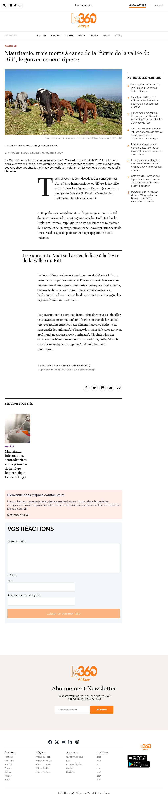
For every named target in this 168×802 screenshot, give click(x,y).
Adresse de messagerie (23, 595)
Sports (118, 36)
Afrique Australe (43, 772)
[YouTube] (64, 742)
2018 (99, 772)
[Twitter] (57, 742)
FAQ (68, 761)
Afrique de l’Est (42, 768)
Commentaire (16, 541)
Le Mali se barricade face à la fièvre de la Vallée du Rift (70, 258)
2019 (99, 768)
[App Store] (137, 757)
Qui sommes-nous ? (75, 757)
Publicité (70, 772)
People (81, 36)
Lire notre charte (17, 514)
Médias (106, 36)
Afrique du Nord (43, 757)
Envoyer (102, 709)
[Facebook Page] (50, 742)
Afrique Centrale (43, 764)
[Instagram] (77, 742)
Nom (10, 581)
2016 (99, 780)
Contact (70, 768)
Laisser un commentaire (64, 613)
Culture (94, 36)
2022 (99, 757)
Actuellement (11, 36)
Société (69, 36)
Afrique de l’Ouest (44, 761)
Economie (56, 36)
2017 (99, 776)
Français (159, 5)
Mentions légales (74, 764)
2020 (99, 764)
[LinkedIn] (70, 742)
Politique (41, 36)
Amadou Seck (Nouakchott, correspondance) (33, 145)
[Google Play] (138, 764)
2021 (99, 761)
